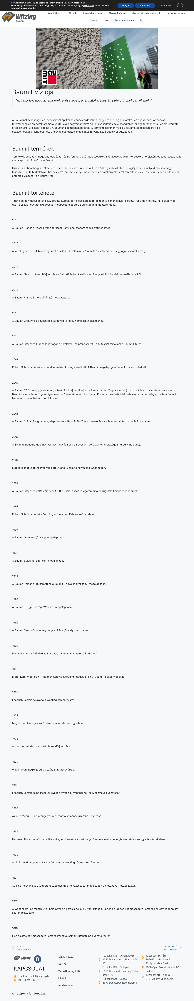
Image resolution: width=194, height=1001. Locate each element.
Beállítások (166, 5)
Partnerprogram (176, 13)
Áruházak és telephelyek (146, 13)
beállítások (88, 5)
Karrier (94, 20)
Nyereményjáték (124, 20)
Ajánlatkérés (55, 13)
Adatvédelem (66, 985)
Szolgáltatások (117, 13)
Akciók (73, 13)
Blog (106, 20)
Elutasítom (145, 5)
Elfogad (125, 5)
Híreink (62, 978)
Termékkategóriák (93, 13)
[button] (141, 20)
